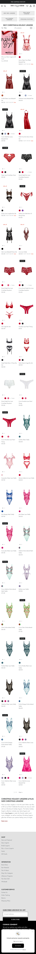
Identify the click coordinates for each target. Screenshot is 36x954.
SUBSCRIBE (8, 483)
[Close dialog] (35, 465)
